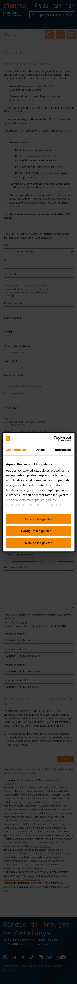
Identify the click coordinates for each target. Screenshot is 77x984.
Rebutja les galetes (38, 543)
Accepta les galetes (38, 519)
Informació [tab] (63, 449)
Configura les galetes (36, 531)
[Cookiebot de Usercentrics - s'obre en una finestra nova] (54, 438)
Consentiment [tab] (16, 449)
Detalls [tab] (41, 449)
